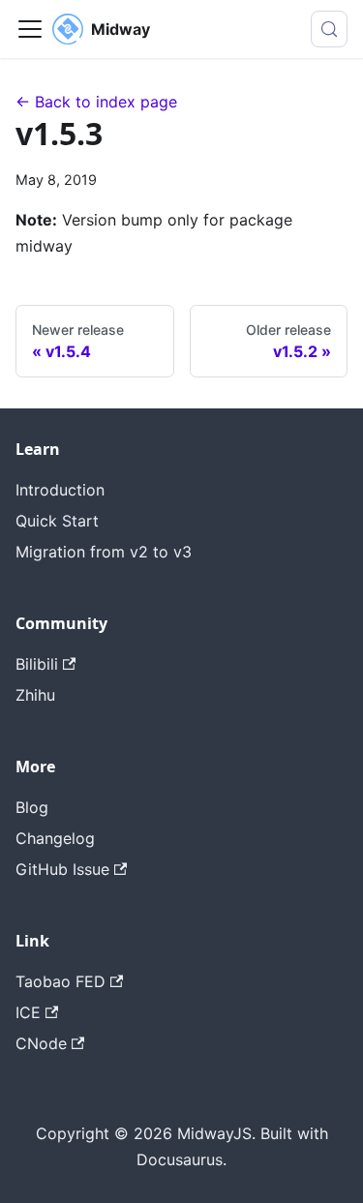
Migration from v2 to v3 (103, 551)
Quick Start (57, 520)
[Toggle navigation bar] (30, 29)
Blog (31, 807)
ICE (28, 1012)
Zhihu (35, 695)
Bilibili (36, 664)
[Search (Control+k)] (329, 29)
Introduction (60, 489)
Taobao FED (60, 981)
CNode (41, 1043)
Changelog (55, 838)
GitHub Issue (62, 869)
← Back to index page (96, 101)
